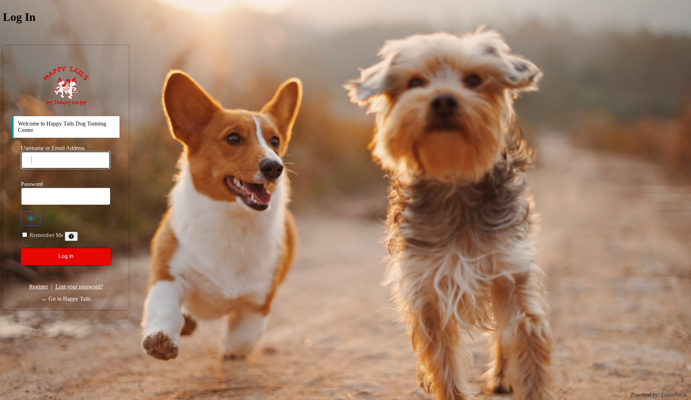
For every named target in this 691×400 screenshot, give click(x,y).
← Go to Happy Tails (66, 299)
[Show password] (30, 218)
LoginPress (674, 395)
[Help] (71, 236)
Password (32, 184)
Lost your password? (79, 286)
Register (38, 286)
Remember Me (46, 235)
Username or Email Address (53, 148)
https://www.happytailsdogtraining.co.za (66, 86)
